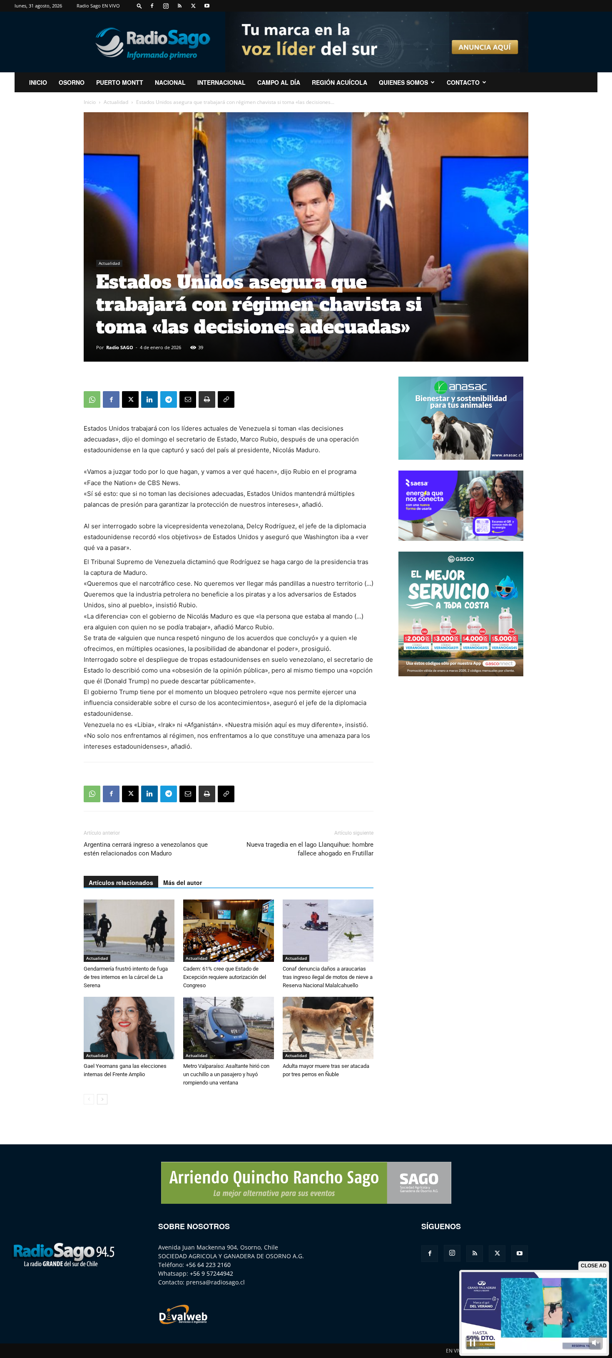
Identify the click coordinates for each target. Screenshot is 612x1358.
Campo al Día (278, 82)
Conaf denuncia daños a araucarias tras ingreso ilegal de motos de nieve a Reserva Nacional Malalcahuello (328, 977)
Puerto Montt (119, 82)
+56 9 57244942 (211, 1273)
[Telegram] (168, 399)
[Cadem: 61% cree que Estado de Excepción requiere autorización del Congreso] (228, 931)
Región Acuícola (339, 82)
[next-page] (102, 1099)
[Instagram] (165, 6)
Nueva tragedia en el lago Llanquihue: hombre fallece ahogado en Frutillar (309, 849)
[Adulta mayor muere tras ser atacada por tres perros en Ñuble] (328, 1028)
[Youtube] (207, 6)
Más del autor (182, 882)
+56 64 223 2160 (208, 1265)
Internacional (221, 82)
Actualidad (116, 102)
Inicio (90, 102)
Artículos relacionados (121, 882)
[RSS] (179, 6)
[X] (193, 6)
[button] (139, 5)
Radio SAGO (119, 347)
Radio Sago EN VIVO (98, 5)
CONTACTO (463, 82)
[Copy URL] (226, 399)
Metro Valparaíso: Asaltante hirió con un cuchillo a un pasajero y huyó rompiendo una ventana (226, 1074)
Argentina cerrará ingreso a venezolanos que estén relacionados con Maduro (146, 849)
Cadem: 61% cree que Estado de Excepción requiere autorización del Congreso (224, 977)
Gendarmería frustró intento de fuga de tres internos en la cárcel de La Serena (126, 977)
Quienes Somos (403, 82)
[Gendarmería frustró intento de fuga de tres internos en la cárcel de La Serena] (129, 931)
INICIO (38, 82)
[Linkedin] (149, 399)
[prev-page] (89, 1099)
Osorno (72, 82)
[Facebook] (152, 6)
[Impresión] (207, 399)
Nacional (170, 82)
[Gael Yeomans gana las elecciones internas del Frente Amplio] (129, 1028)
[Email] (187, 399)
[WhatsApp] (92, 399)
